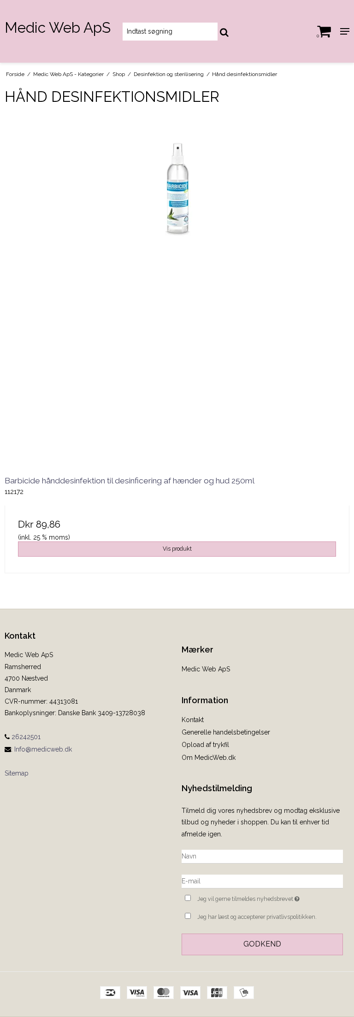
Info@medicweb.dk (43, 749)
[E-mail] (262, 880)
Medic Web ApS (58, 27)
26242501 (25, 737)
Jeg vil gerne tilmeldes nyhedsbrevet (270, 897)
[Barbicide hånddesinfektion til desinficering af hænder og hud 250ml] (177, 290)
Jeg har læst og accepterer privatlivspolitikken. (257, 916)
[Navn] (262, 855)
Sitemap (17, 773)
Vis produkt (177, 548)
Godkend (262, 944)
